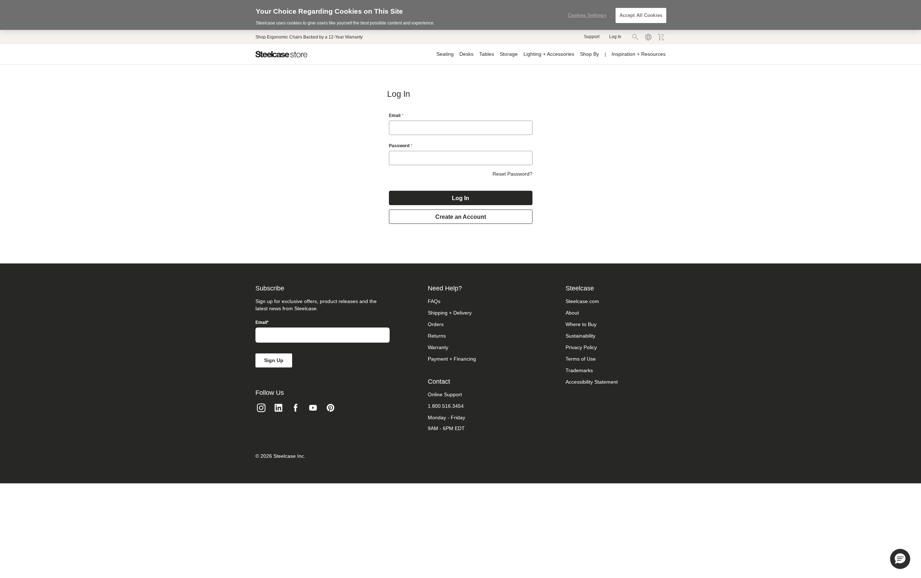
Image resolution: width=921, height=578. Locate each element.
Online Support (445, 394)
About (572, 313)
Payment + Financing (452, 359)
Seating (445, 54)
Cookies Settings (587, 15)
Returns (437, 336)
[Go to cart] (661, 37)
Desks (466, 54)
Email (394, 115)
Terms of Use (581, 359)
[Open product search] (635, 37)
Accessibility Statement (592, 382)
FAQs (434, 301)
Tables (486, 54)
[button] (900, 559)
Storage (509, 54)
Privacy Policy (581, 347)
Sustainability (580, 336)
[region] (460, 15)
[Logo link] (281, 54)
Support (591, 36)
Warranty (438, 347)
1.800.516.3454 (446, 406)
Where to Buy (581, 324)
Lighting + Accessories (548, 54)
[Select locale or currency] (648, 37)
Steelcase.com (582, 301)
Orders (436, 324)
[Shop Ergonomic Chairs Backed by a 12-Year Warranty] (309, 37)
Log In (615, 36)
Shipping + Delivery (450, 313)
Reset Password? (512, 174)
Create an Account (460, 217)
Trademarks (579, 370)
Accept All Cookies (641, 15)
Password (399, 146)
